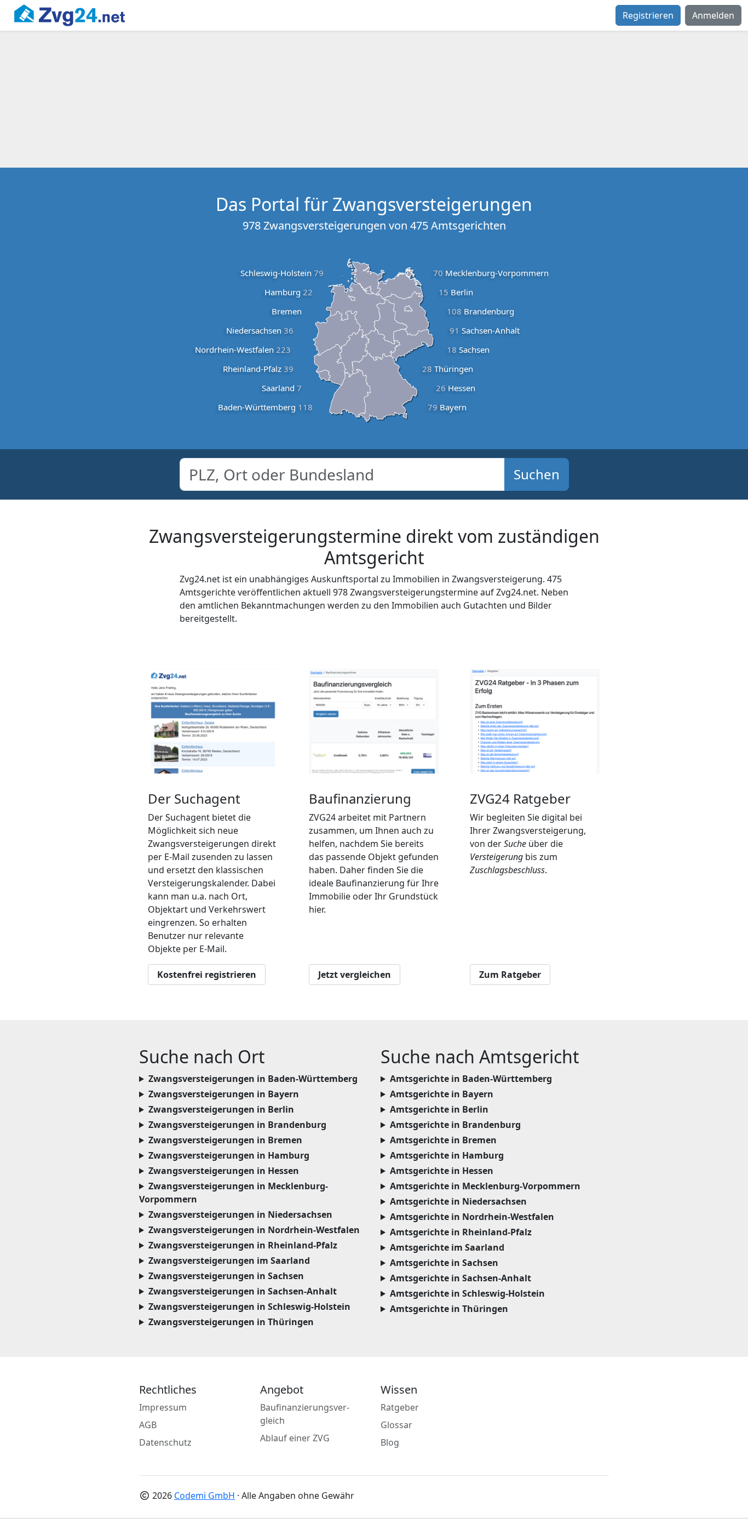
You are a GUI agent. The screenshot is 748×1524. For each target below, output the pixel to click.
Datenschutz (165, 1442)
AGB (148, 1425)
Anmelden (713, 15)
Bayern (453, 407)
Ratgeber (400, 1407)
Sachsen (474, 349)
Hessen (461, 387)
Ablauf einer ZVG (295, 1438)
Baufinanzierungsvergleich (304, 1413)
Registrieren (648, 15)
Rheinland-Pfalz (252, 368)
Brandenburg (489, 311)
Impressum (163, 1407)
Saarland (278, 387)
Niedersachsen (253, 330)
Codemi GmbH (204, 1495)
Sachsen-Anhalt (491, 330)
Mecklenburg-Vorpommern (497, 272)
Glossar (396, 1425)
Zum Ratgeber (510, 975)
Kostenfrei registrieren (206, 975)
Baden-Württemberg (257, 407)
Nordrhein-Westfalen (234, 349)
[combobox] (342, 474)
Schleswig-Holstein (276, 272)
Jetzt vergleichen (354, 975)
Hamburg (282, 292)
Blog (390, 1442)
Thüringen (453, 368)
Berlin (462, 292)
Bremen (287, 311)
